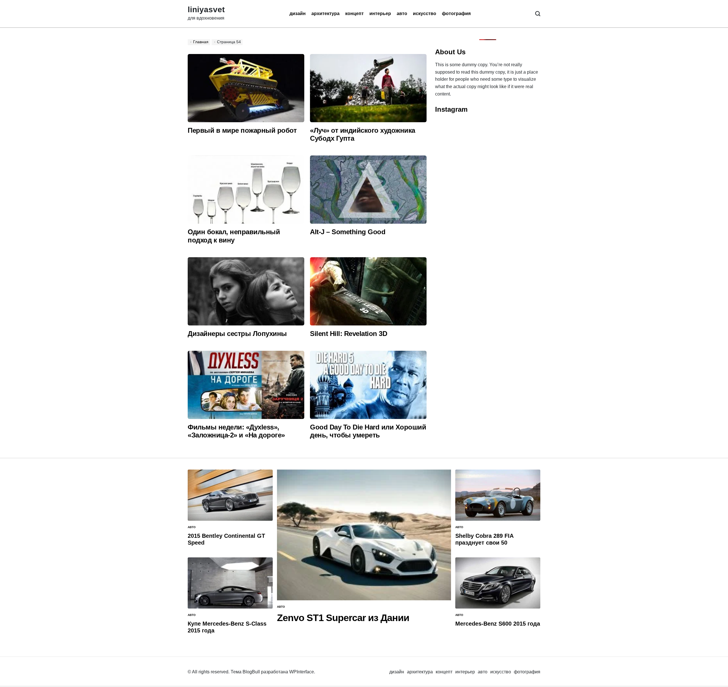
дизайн (297, 13)
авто (402, 13)
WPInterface (301, 671)
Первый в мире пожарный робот (242, 130)
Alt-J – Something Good (347, 232)
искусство (424, 13)
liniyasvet (206, 10)
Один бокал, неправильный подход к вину (234, 236)
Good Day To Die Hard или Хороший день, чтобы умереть (368, 431)
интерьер (380, 13)
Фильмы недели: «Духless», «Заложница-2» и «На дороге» (236, 431)
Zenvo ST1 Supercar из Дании (343, 617)
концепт (354, 13)
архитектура (325, 13)
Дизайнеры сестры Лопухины (237, 333)
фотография (456, 13)
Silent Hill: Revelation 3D (348, 333)
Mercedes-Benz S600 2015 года (497, 623)
